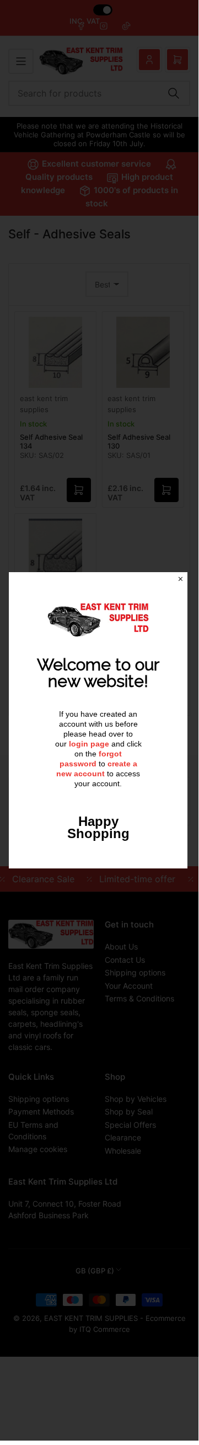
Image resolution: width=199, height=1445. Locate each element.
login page (89, 743)
